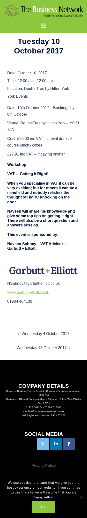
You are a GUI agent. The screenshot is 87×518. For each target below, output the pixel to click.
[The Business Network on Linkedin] (56, 444)
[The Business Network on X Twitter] (43, 444)
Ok (43, 507)
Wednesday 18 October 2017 (42, 348)
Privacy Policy (43, 466)
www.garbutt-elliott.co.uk (28, 292)
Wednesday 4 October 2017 (45, 334)
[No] (81, 497)
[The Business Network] (43, 11)
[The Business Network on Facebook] (69, 444)
